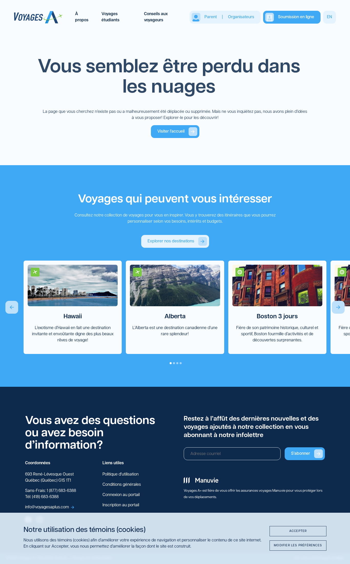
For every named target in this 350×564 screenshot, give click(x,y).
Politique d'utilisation (120, 474)
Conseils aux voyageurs (156, 17)
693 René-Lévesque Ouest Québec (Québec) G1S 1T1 (49, 477)
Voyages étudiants (110, 17)
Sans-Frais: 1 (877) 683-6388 (50, 491)
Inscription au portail (120, 505)
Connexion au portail (121, 495)
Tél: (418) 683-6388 (42, 497)
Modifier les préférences (298, 545)
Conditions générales (121, 485)
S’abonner (300, 454)
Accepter (298, 531)
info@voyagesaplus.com (47, 507)
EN (329, 17)
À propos (81, 17)
